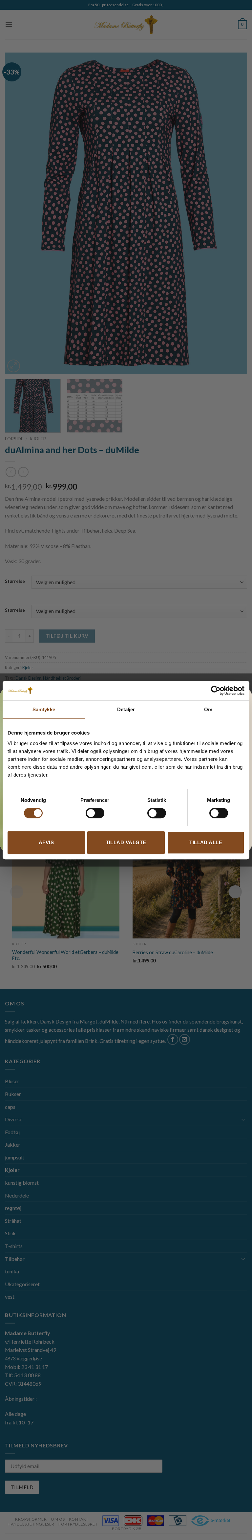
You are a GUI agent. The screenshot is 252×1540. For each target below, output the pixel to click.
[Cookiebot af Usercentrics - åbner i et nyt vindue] (215, 690)
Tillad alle (205, 842)
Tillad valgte (126, 842)
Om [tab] (208, 709)
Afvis (46, 842)
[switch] (95, 813)
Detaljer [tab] (126, 709)
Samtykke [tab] (43, 709)
